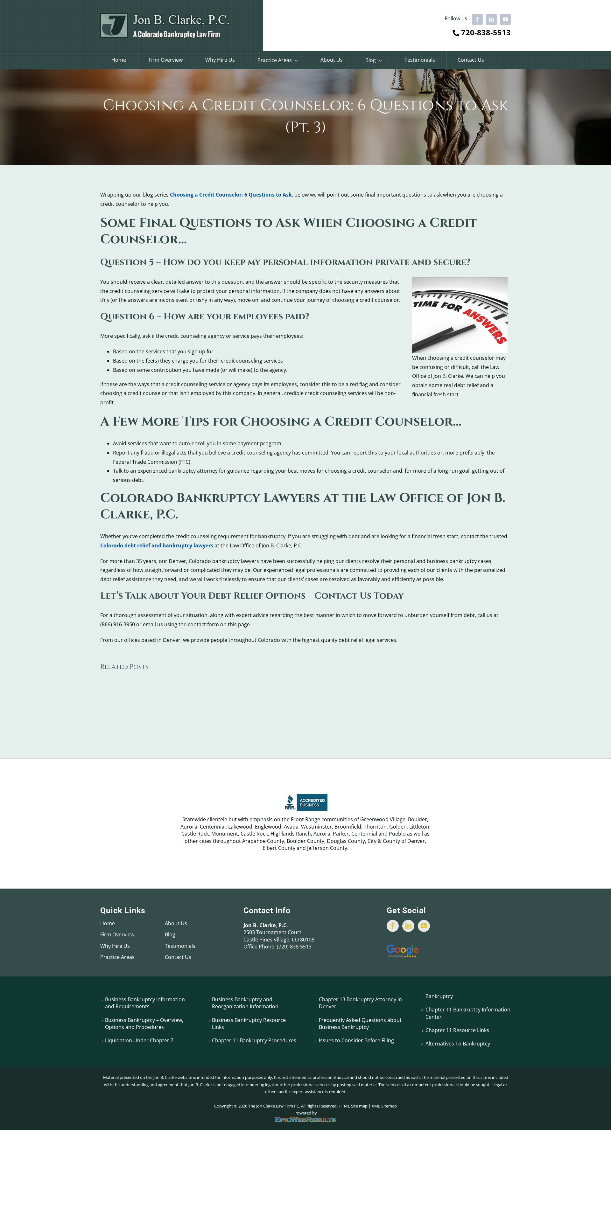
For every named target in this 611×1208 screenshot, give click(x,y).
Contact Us (178, 957)
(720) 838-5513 (294, 946)
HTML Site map (353, 1106)
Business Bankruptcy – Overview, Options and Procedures (144, 1024)
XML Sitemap (384, 1106)
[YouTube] (424, 926)
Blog (170, 934)
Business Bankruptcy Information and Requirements (145, 1003)
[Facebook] (393, 926)
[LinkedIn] (408, 926)
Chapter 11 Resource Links (457, 1030)
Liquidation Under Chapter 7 (139, 1040)
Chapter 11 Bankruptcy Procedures (254, 1040)
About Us (176, 923)
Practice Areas (117, 957)
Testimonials (180, 945)
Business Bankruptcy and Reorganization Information (245, 1003)
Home (107, 923)
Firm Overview (117, 934)
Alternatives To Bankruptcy (457, 1043)
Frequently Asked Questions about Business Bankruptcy (360, 1024)
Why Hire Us (115, 945)
